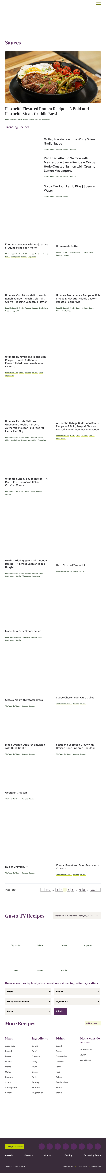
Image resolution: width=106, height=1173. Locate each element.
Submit (59, 1011)
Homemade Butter (67, 246)
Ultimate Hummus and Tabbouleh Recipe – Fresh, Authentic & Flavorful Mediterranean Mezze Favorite (25, 361)
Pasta (33, 491)
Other (91, 252)
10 (80, 890)
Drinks (8, 1061)
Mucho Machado (11, 254)
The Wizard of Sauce (12, 706)
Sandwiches (62, 1082)
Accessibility (96, 1166)
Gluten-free (29, 254)
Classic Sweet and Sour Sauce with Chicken (77, 867)
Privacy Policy (68, 1166)
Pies (58, 1072)
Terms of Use (82, 1166)
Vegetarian (32, 257)
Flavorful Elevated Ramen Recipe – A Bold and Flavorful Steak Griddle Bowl (47, 111)
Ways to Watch (15, 1146)
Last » (93, 890)
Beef (7, 119)
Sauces (38, 119)
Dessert (16, 970)
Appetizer (26, 637)
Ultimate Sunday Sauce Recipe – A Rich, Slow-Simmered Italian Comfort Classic (26, 482)
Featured (13, 119)
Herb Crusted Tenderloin (71, 565)
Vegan (83, 1054)
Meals (52, 149)
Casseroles (61, 1056)
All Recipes (91, 1023)
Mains (31, 119)
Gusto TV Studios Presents (72, 252)
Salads (40, 945)
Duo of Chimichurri (16, 866)
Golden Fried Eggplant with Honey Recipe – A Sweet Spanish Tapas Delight (26, 564)
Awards (9, 1155)
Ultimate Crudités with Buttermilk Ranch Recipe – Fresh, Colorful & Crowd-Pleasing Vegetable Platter (26, 299)
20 (84, 890)
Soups (64, 945)
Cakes (59, 1051)
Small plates (15, 257)
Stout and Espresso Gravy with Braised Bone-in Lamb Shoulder (75, 746)
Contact (48, 1155)
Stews (59, 1092)
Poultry (35, 1082)
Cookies (60, 1061)
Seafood (73, 149)
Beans (35, 1046)
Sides (7, 257)
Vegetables (46, 119)
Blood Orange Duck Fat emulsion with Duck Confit (25, 746)
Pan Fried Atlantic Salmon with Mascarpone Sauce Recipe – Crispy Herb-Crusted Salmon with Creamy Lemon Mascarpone (69, 164)
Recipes (59, 149)
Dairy (86, 252)
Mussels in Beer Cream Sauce (23, 631)
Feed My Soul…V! (11, 308)
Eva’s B (58, 252)
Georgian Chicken (16, 792)
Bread (21, 254)
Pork (34, 1077)
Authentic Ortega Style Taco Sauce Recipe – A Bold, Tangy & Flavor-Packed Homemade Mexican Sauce (77, 426)
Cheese (36, 1056)
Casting (68, 1155)
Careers (28, 1155)
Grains (25, 119)
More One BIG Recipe (64, 571)
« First (47, 890)
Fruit (20, 119)
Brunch (9, 1051)
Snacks (23, 257)
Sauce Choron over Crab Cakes (75, 697)
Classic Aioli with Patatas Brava (24, 700)
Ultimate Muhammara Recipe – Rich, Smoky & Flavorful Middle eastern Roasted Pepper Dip (78, 299)
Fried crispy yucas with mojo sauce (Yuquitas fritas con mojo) (26, 246)
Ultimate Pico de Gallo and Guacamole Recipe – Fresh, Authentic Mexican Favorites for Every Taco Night (24, 426)
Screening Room (92, 1155)
